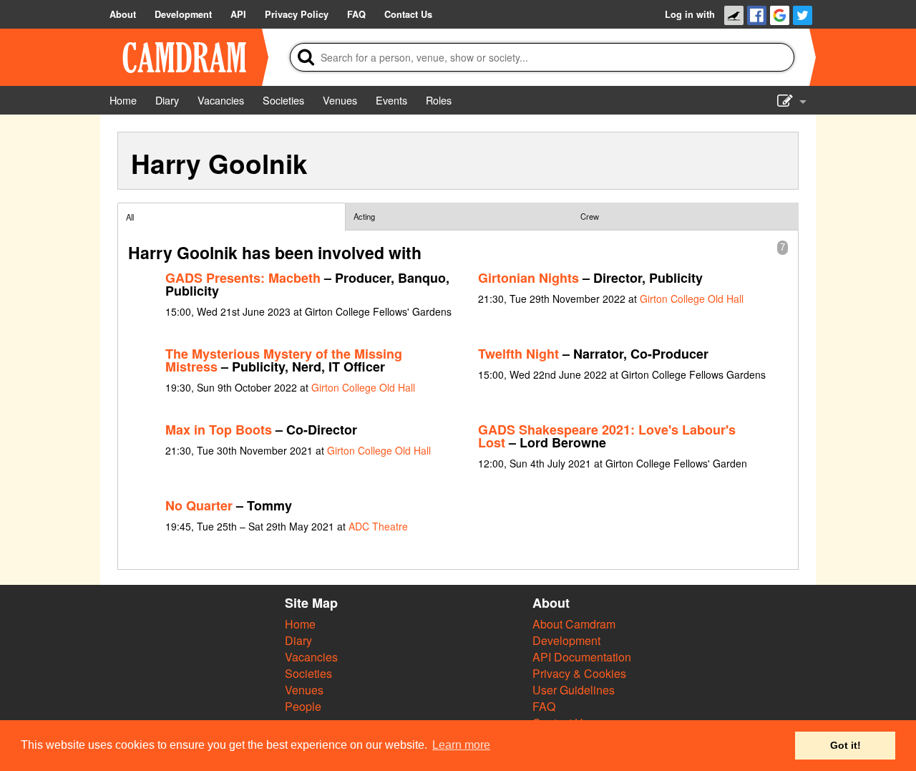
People (303, 706)
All (130, 217)
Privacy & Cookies (579, 673)
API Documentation (581, 657)
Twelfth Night (518, 353)
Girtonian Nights (528, 277)
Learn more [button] (461, 745)
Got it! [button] (845, 745)
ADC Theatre (378, 526)
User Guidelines (573, 690)
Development (566, 640)
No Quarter (199, 505)
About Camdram (573, 624)
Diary (298, 640)
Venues (304, 690)
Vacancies (311, 657)
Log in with (690, 14)
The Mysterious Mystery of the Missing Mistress (283, 360)
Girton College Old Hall (692, 298)
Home (300, 624)
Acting (364, 216)
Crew (589, 216)
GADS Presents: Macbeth (243, 277)
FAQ (543, 706)
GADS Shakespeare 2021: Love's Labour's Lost (607, 436)
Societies (308, 673)
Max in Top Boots (218, 429)
